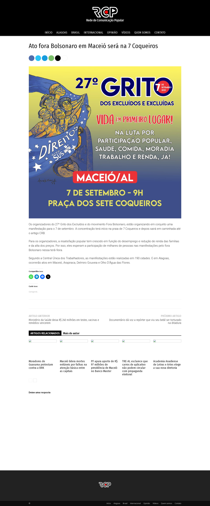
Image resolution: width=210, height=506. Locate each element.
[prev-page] (30, 380)
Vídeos (126, 32)
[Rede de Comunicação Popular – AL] (105, 14)
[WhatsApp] (51, 58)
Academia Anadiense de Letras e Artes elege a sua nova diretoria (167, 364)
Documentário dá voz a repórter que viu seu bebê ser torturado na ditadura (145, 321)
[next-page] (35, 380)
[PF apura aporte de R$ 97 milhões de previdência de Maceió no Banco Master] (105, 349)
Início (48, 32)
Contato (159, 32)
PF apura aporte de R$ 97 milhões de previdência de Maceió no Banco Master (104, 366)
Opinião (112, 32)
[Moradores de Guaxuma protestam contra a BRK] (43, 349)
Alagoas (61, 32)
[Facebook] (31, 58)
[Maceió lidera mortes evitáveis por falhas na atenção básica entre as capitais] (74, 349)
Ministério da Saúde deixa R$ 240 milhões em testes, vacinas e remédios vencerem (64, 321)
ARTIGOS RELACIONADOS (45, 333)
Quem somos (142, 32)
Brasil (75, 32)
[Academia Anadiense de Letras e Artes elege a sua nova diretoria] (167, 349)
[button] (177, 32)
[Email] (58, 58)
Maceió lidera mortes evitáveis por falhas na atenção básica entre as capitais (73, 366)
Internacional (93, 32)
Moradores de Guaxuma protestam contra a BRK (41, 364)
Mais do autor (71, 333)
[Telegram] (45, 58)
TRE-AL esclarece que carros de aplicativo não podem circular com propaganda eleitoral (135, 368)
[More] (65, 58)
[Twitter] (38, 58)
